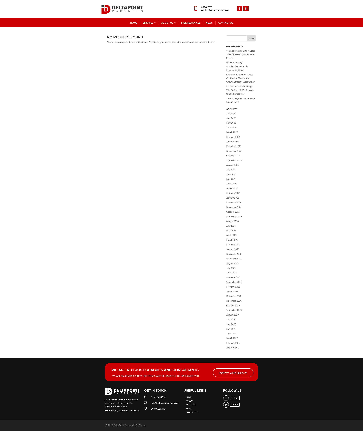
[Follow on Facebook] (239, 8)
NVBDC (189, 401)
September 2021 (234, 282)
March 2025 (232, 188)
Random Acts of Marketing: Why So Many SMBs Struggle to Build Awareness (240, 90)
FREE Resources (190, 22)
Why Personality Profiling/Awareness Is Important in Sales (237, 66)
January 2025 (232, 197)
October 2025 (233, 155)
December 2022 (233, 254)
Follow (235, 398)
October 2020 (233, 305)
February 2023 (233, 244)
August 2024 (232, 221)
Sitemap (142, 425)
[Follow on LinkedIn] (246, 8)
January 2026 (232, 141)
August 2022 (232, 263)
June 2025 (231, 174)
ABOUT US (191, 404)
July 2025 (231, 169)
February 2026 (233, 137)
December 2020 (233, 296)
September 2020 (234, 310)
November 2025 (234, 151)
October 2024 (233, 211)
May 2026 (231, 122)
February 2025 (233, 193)
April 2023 (231, 235)
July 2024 (231, 226)
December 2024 (233, 202)
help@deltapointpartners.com (215, 10)
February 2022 (233, 277)
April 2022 (231, 272)
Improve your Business (233, 372)
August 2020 (232, 314)
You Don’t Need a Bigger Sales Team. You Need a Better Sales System (240, 54)
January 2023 (232, 249)
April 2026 (231, 127)
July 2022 (231, 268)
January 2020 (232, 347)
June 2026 (231, 118)
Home (133, 22)
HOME (189, 397)
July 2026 (231, 113)
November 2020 (234, 300)
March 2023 (232, 240)
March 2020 (232, 338)
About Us (167, 22)
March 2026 (232, 132)
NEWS (209, 22)
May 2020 (231, 329)
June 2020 (231, 324)
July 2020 (231, 319)
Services (148, 22)
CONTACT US (192, 412)
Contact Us (225, 22)
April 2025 (231, 183)
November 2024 (234, 207)
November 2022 (234, 258)
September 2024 (234, 216)
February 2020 (233, 343)
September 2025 (234, 160)
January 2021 (232, 291)
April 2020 (231, 333)
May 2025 (231, 179)
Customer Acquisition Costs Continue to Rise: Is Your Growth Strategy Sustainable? (240, 78)
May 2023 (231, 230)
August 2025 (232, 165)
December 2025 (233, 146)
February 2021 (233, 286)
